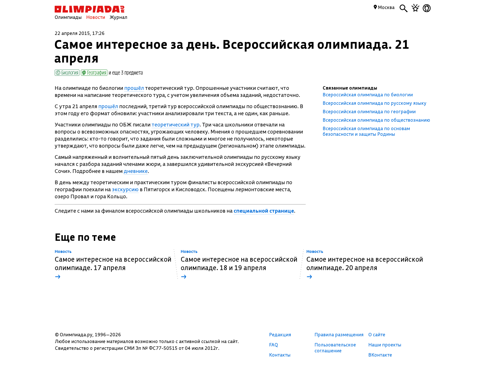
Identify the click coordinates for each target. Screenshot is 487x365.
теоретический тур (176, 124)
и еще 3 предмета (126, 72)
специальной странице (264, 210)
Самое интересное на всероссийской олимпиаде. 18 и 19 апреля (239, 265)
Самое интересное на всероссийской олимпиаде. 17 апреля (113, 265)
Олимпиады (68, 17)
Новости (95, 17)
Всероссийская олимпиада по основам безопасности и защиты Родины (366, 131)
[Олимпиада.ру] (89, 9)
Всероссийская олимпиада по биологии (368, 94)
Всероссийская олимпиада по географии (369, 111)
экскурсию (125, 189)
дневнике (136, 171)
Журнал (118, 17)
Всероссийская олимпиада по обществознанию (376, 120)
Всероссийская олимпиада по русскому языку (374, 103)
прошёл (134, 87)
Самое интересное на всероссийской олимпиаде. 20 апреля (364, 265)
